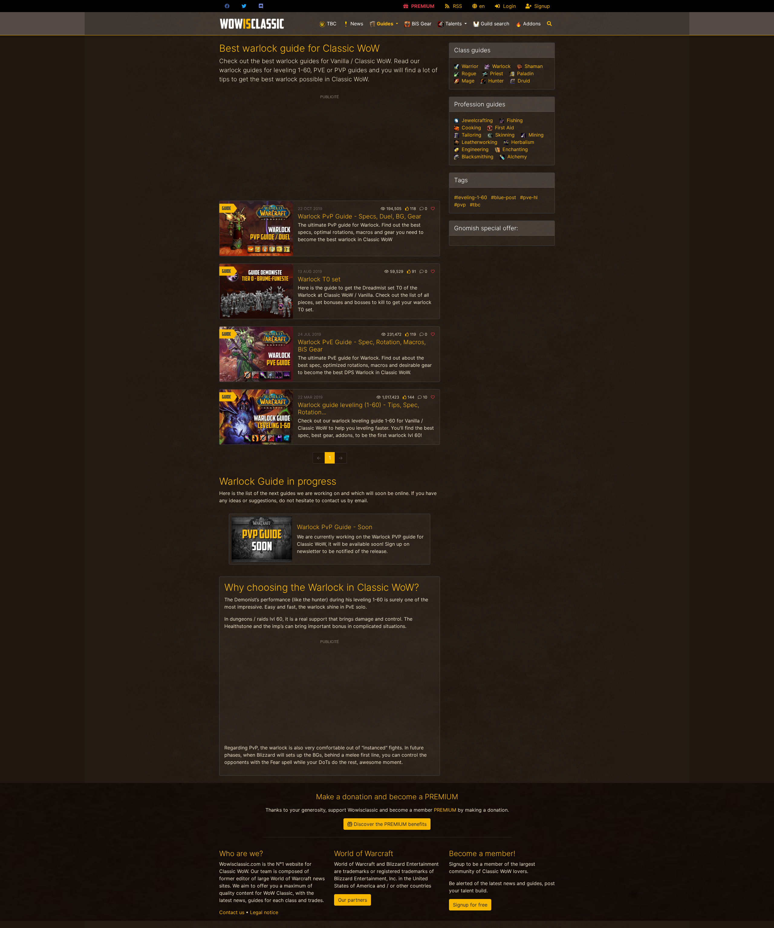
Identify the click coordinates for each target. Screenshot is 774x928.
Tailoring (470, 135)
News (356, 24)
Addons (531, 24)
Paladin (524, 73)
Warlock (501, 66)
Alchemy (516, 157)
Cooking (470, 127)
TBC (331, 24)
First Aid (503, 127)
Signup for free (470, 905)
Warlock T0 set (319, 279)
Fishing (514, 120)
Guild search (494, 24)
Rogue (468, 73)
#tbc (475, 205)
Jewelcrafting (476, 120)
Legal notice (264, 912)
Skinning (504, 135)
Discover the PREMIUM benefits (389, 824)
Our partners (352, 900)
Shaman (533, 66)
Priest (496, 73)
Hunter (495, 81)
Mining (535, 135)
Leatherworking (478, 142)
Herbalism (522, 142)
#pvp (460, 205)
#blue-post (503, 197)
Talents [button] (453, 24)
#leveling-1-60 (470, 197)
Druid (523, 81)
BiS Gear (420, 24)
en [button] (481, 6)
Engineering (474, 149)
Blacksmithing (476, 157)
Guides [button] (388, 23)
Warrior (469, 66)
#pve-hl (529, 197)
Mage (467, 81)
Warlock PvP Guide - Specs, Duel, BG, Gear (359, 216)
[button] (549, 24)
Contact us (231, 912)
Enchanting (514, 149)
